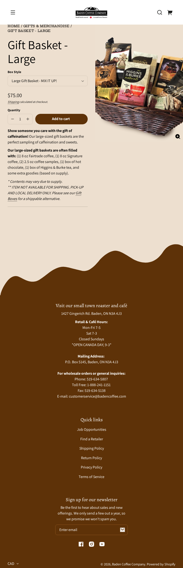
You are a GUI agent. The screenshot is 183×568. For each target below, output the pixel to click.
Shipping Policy (91, 448)
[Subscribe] (122, 530)
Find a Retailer (91, 439)
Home (14, 26)
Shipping (13, 102)
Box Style (14, 72)
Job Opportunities (91, 429)
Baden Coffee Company (128, 564)
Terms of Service (91, 476)
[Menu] (13, 12)
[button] (159, 12)
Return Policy (91, 457)
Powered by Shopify (161, 564)
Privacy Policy (91, 467)
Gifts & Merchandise (46, 26)
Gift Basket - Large (29, 31)
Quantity (14, 110)
